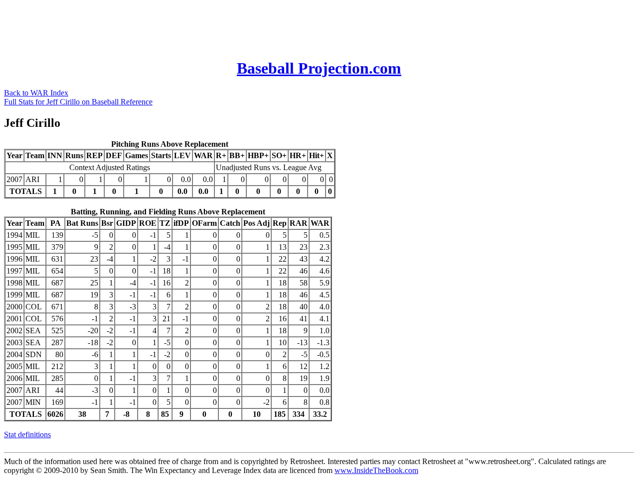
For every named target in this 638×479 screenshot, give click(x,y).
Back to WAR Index (36, 93)
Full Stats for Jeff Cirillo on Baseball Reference (78, 101)
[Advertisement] (185, 26)
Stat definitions (27, 434)
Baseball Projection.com (319, 68)
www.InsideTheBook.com (376, 470)
